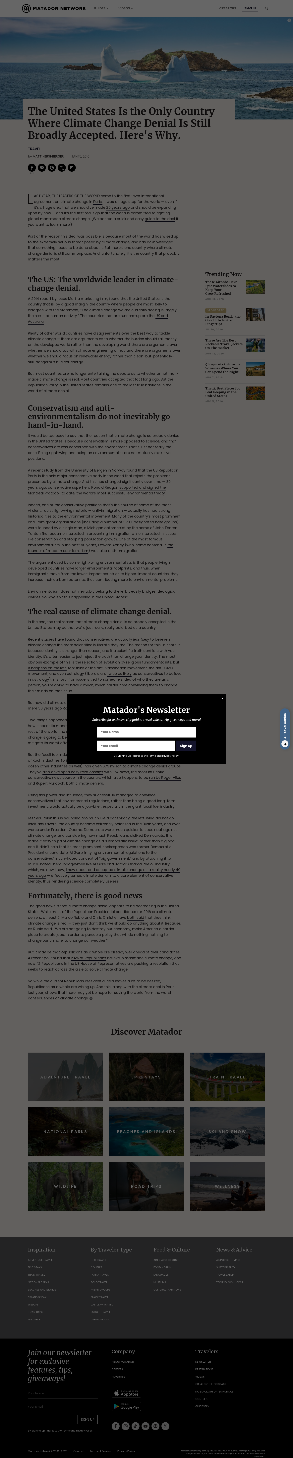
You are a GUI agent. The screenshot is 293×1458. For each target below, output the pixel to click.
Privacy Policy (170, 755)
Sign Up (186, 746)
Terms (152, 755)
